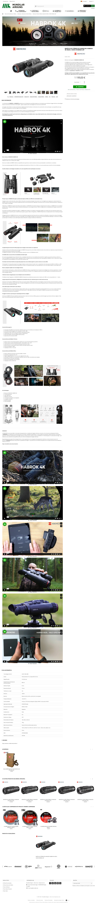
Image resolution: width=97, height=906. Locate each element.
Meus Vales (5, 890)
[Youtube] (55, 883)
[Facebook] (50, 883)
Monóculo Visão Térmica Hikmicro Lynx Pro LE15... (67, 800)
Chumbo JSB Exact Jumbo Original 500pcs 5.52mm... (29, 827)
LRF (57, 96)
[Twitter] (53, 883)
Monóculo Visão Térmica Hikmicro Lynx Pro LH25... (11, 800)
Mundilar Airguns (45, 896)
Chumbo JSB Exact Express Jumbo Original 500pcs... (11, 827)
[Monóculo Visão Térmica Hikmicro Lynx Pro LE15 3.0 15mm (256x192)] (66, 790)
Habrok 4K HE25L (33, 96)
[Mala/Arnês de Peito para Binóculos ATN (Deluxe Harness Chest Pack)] (11, 760)
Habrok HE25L (41, 96)
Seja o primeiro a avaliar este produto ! (9, 743)
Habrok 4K (26, 96)
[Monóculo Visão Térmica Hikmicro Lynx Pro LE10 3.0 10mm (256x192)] (85, 790)
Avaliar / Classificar (72, 96)
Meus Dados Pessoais (7, 889)
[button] (21, 11)
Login (93, 8)
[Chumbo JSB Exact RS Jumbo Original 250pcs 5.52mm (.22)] (48, 817)
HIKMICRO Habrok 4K (19, 96)
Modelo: (66, 56)
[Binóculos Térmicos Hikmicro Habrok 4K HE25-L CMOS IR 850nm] (6, 92)
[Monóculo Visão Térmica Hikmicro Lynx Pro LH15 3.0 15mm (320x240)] (48, 790)
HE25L (46, 96)
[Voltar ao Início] (2, 14)
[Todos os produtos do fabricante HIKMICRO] (80, 54)
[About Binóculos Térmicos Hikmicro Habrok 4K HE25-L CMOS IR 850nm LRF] (47, 845)
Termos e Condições (31, 900)
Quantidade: (76, 82)
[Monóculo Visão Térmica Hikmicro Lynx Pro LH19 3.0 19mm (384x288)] (29, 790)
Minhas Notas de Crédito (8, 885)
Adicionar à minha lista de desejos (72, 99)
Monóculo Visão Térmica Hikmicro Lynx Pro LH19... (30, 800)
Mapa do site (12, 1)
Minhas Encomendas (7, 883)
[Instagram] (58, 883)
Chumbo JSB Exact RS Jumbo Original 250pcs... (48, 827)
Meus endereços (6, 887)
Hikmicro (11, 96)
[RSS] (60, 883)
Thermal (53, 96)
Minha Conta (6, 880)
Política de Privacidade (48, 900)
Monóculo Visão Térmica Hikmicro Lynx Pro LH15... (48, 800)
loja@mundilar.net (34, 888)
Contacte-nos (5, 1)
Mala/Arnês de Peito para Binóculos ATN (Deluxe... (11, 769)
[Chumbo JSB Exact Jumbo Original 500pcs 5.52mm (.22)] (30, 817)
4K (49, 96)
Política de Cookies (39, 900)
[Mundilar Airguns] (13, 6)
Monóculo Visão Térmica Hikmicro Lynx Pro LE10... (85, 800)
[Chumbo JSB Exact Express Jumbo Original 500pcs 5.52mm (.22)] (11, 817)
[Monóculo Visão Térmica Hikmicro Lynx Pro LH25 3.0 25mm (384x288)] (11, 790)
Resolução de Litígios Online (59, 900)
